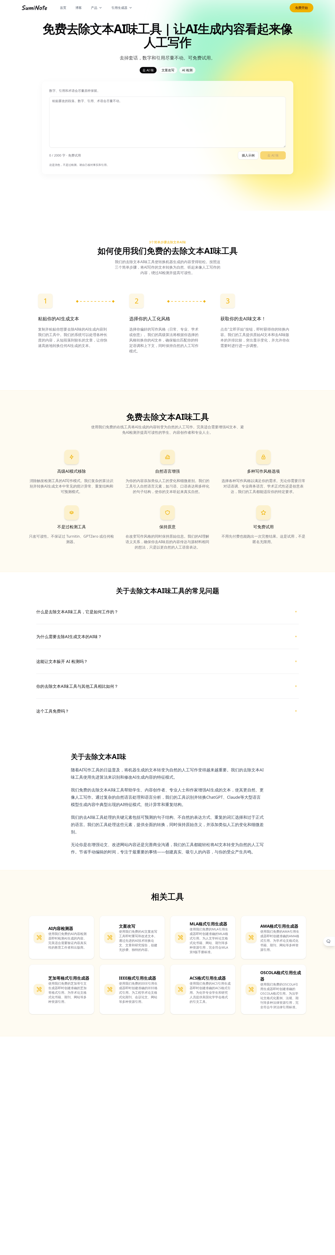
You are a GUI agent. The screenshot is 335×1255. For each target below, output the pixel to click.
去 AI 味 (148, 70)
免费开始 (301, 7)
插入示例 (248, 155)
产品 (94, 7)
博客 (78, 7)
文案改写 (168, 70)
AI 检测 (187, 70)
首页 (63, 7)
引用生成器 (119, 7)
